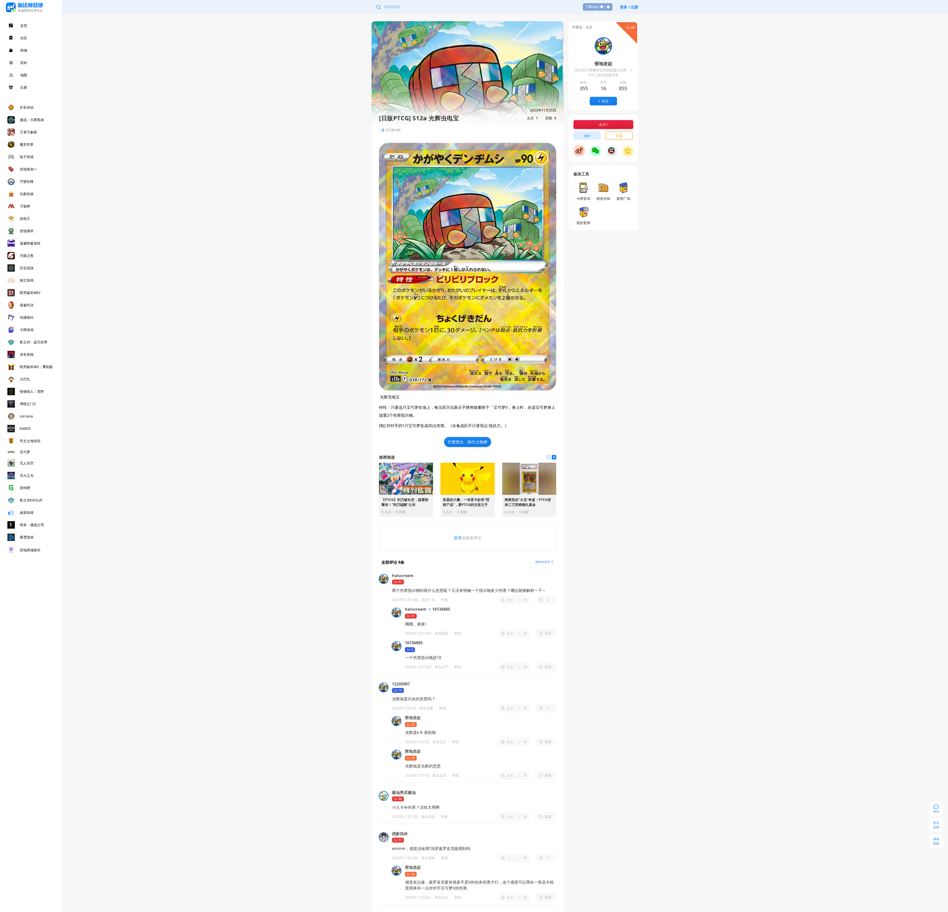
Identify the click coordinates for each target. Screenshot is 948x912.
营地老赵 (413, 717)
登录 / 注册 (629, 6)
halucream (415, 609)
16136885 (440, 609)
